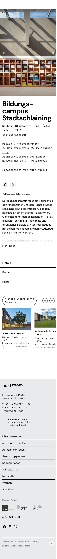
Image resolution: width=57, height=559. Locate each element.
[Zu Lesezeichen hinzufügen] (5, 185)
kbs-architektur (14, 134)
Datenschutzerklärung (27, 541)
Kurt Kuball (38, 170)
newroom (26, 194)
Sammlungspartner (13, 456)
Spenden (7, 489)
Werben (7, 483)
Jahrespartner (10, 469)
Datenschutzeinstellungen (16, 545)
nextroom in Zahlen (14, 443)
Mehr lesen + (28, 238)
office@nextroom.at (12, 410)
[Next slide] (53, 52)
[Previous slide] (3, 52)
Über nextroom (11, 436)
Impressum (7, 541)
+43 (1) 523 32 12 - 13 (17, 404)
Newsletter (8, 476)
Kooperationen (11, 463)
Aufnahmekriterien (13, 449)
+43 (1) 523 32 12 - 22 (17, 407)
